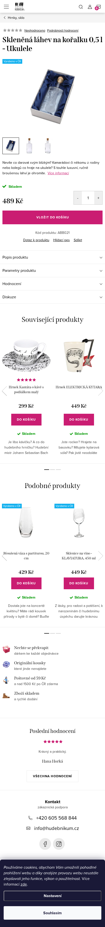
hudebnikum (59, 844)
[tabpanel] (26, 398)
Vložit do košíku (52, 217)
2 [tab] (52, 469)
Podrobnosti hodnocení (62, 30)
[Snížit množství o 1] (78, 197)
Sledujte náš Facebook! (45, 844)
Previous (4, 391)
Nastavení (53, 896)
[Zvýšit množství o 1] (98, 197)
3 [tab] (58, 469)
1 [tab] (46, 469)
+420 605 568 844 (56, 817)
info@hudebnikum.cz (56, 828)
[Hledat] (80, 6)
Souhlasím (52, 913)
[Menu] (6, 6)
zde (24, 884)
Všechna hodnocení (52, 776)
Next (100, 391)
